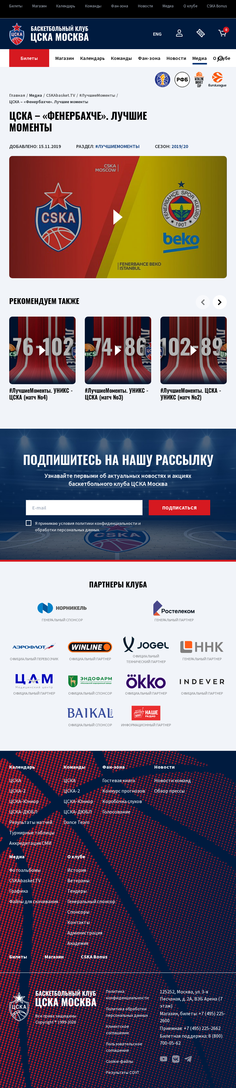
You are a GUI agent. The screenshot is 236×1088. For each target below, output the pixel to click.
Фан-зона (119, 6)
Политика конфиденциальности (127, 994)
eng (157, 34)
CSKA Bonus (217, 6)
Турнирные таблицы (31, 832)
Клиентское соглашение (117, 1029)
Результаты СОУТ (122, 1072)
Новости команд (172, 780)
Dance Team (76, 822)
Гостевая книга (118, 780)
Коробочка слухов (122, 801)
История (76, 870)
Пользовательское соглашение (124, 1047)
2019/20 (179, 146)
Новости (145, 6)
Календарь (65, 6)
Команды (93, 6)
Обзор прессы (169, 791)
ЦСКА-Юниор (24, 801)
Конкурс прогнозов (123, 791)
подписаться (179, 508)
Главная (17, 95)
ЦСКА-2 (17, 791)
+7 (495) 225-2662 (202, 1028)
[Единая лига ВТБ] (162, 80)
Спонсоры (78, 912)
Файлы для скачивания (33, 901)
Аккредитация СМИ (30, 843)
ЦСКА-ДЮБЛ (23, 812)
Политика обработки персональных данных (127, 1012)
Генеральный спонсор (91, 901)
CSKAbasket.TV (60, 95)
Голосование (116, 812)
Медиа (168, 6)
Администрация (84, 933)
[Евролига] (217, 80)
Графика (18, 891)
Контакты (78, 922)
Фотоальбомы (25, 870)
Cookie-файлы (119, 1061)
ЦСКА (15, 780)
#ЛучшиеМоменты (97, 95)
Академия (77, 943)
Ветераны (78, 880)
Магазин (39, 6)
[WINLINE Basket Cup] (199, 80)
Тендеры (77, 891)
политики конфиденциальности (106, 523)
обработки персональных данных (67, 529)
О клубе (190, 6)
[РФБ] (182, 80)
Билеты (15, 6)
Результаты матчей (30, 822)
